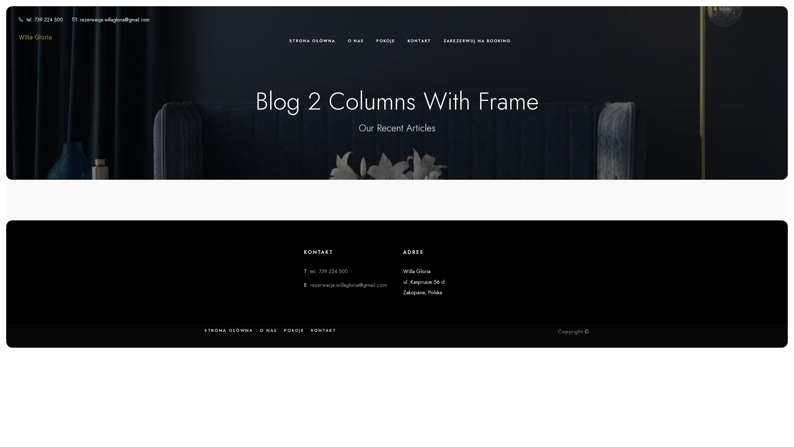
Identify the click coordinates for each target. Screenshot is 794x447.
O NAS (356, 41)
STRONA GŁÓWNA (312, 41)
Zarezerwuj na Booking (477, 41)
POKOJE (385, 41)
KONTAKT (419, 41)
